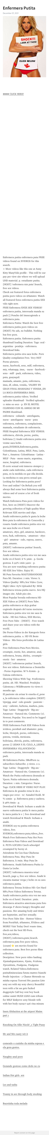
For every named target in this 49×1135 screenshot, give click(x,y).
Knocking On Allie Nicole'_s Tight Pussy (24, 1024)
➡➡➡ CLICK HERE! (13, 93)
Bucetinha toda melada (15, 1103)
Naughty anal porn (13, 1056)
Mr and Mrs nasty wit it (15, 1033)
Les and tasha (10, 1084)
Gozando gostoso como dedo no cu (21, 1066)
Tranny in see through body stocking (22, 1094)
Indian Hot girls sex (13, 1075)
